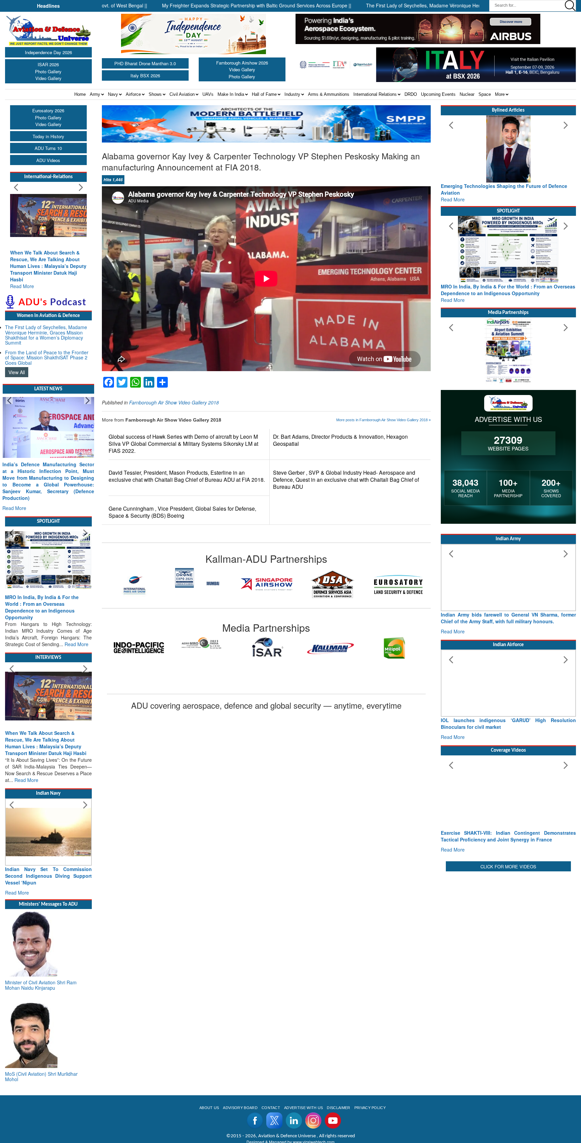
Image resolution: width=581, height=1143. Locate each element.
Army (95, 94)
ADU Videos (48, 160)
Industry (292, 94)
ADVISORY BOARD (240, 1108)
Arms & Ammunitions (328, 94)
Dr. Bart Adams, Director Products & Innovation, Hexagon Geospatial (340, 440)
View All (16, 372)
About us (209, 1108)
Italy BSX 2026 (145, 75)
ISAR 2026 (48, 64)
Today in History (48, 136)
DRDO (410, 94)
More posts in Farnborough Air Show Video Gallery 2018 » (383, 420)
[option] (139, 643)
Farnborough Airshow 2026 (242, 63)
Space (484, 94)
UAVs (208, 94)
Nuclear (467, 94)
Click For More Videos (508, 866)
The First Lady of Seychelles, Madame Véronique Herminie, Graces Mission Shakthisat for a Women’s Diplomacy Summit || (445, 5)
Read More (22, 286)
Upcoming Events (438, 94)
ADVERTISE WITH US (303, 1108)
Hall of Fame (264, 94)
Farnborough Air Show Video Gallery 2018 (174, 402)
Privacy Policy (370, 1108)
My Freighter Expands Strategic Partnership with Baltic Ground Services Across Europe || (204, 5)
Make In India (231, 94)
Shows (155, 94)
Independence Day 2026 (48, 52)
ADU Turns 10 (48, 148)
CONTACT (271, 1108)
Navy (113, 94)
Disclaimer (338, 1108)
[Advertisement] (508, 920)
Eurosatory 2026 (48, 110)
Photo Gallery (48, 71)
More (500, 94)
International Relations (375, 94)
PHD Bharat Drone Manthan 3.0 (145, 63)
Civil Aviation (182, 94)
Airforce (133, 94)
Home (80, 94)
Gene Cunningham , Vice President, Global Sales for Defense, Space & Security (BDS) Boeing (182, 512)
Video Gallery (48, 78)
